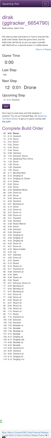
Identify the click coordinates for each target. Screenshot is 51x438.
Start (6, 106)
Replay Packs (38, 435)
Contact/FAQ (20, 432)
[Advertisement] (25, 393)
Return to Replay (43, 49)
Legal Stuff (8, 435)
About (10, 432)
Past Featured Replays (38, 432)
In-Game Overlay (22, 435)
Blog (4, 432)
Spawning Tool (10, 4)
